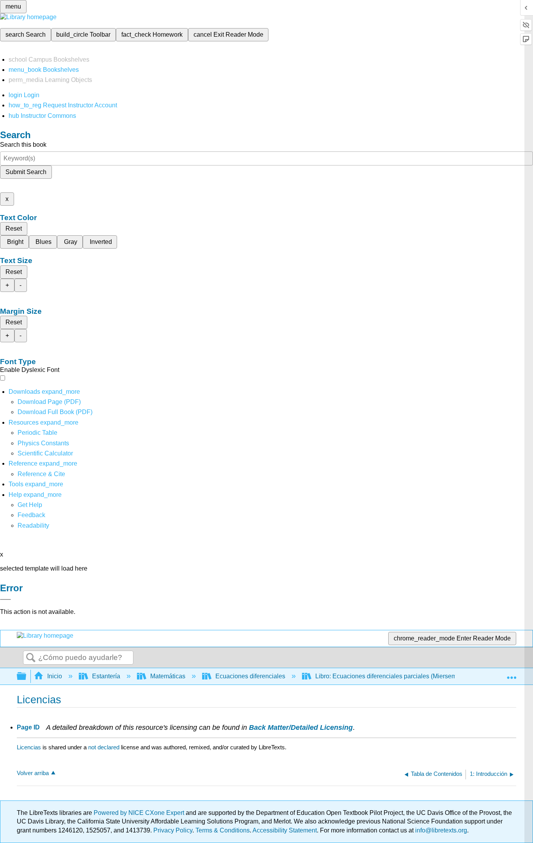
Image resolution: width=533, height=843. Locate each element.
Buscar (31, 658)
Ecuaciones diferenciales (250, 676)
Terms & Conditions (222, 830)
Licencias (29, 747)
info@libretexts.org (440, 830)
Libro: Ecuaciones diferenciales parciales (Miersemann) (392, 676)
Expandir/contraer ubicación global (511, 674)
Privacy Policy (172, 830)
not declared (104, 747)
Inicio (55, 676)
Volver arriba (33, 773)
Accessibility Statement (284, 830)
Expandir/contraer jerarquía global (26, 676)
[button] (31, 515)
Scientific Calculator (45, 453)
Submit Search (25, 172)
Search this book (23, 144)
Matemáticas (168, 676)
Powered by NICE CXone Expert (140, 812)
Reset (13, 228)
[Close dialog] (5, 599)
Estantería (106, 676)
